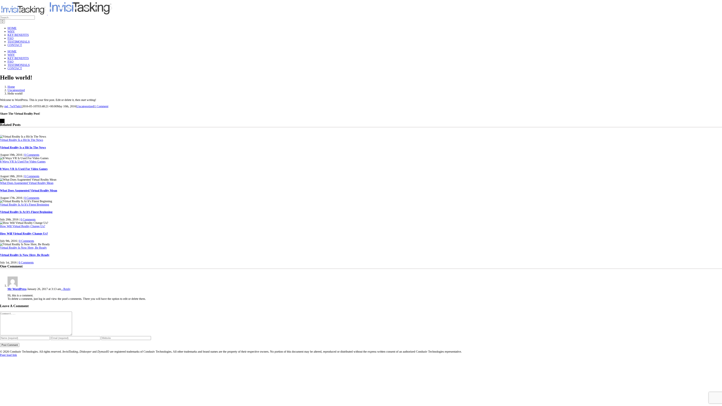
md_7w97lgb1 (13, 106)
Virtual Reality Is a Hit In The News (21, 140)
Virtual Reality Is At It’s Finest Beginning (24, 204)
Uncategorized (85, 106)
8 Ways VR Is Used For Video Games (23, 161)
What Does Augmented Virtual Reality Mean (26, 183)
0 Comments (31, 154)
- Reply (66, 289)
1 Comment (101, 106)
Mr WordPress (17, 289)
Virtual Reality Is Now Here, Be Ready (23, 247)
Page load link (8, 355)
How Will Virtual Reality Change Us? (22, 226)
